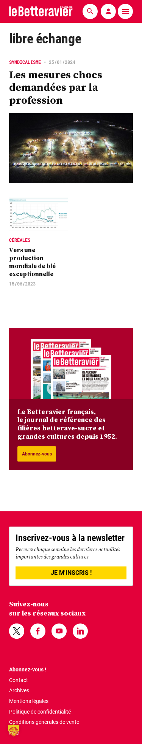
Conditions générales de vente (44, 722)
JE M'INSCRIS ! (71, 572)
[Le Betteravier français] (41, 11)
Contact (18, 680)
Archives (19, 690)
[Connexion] (108, 11)
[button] (13, 730)
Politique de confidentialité (40, 712)
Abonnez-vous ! (27, 669)
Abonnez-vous (37, 454)
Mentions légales (28, 701)
